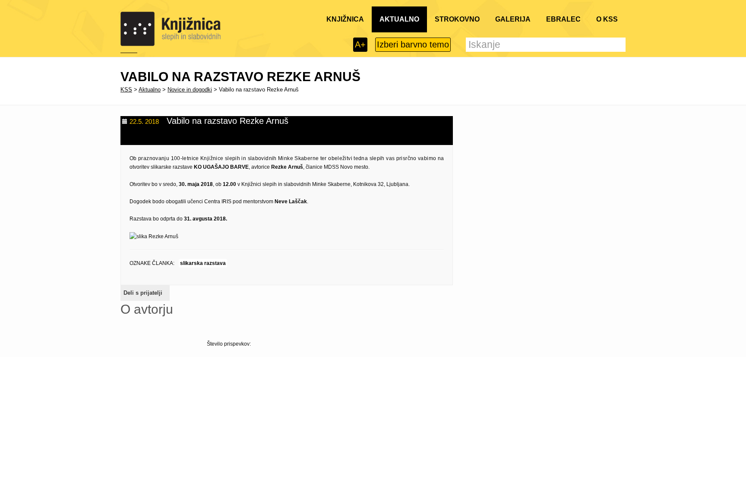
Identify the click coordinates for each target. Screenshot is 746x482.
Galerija (513, 19)
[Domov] (170, 29)
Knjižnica (345, 19)
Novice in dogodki (190, 89)
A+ (360, 44)
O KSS (607, 19)
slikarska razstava (203, 263)
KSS (126, 89)
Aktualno (399, 19)
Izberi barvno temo (413, 44)
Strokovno (457, 19)
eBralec (563, 19)
